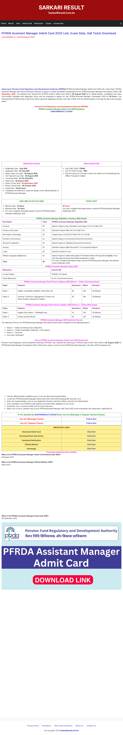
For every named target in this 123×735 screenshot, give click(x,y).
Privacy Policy (33, 726)
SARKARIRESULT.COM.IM (45, 415)
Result (11, 23)
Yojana (48, 23)
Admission (38, 23)
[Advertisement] (61, 64)
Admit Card (27, 23)
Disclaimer (46, 726)
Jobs (18, 23)
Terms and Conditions (63, 726)
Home (3, 23)
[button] (121, 23)
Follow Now (91, 419)
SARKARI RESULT (61, 7)
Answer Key (58, 23)
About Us (79, 726)
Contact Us (91, 726)
